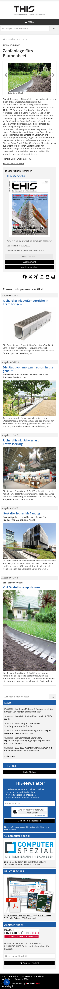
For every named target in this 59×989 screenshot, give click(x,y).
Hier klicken (32, 812)
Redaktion (39, 976)
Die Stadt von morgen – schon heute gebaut (28, 369)
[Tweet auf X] (30, 278)
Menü (31, 21)
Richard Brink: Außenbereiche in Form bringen (25, 302)
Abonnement (29, 261)
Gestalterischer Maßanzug (21, 513)
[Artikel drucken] (53, 276)
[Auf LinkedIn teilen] (42, 278)
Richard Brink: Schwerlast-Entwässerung (21, 442)
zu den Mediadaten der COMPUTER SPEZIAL (25, 861)
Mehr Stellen (29, 772)
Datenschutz (13, 976)
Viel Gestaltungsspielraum (21, 587)
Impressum (26, 976)
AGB (3, 976)
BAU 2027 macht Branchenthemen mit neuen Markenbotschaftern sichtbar (28, 749)
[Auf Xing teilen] (36, 278)
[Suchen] (54, 28)
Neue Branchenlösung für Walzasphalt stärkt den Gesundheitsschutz (28, 732)
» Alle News (9, 756)
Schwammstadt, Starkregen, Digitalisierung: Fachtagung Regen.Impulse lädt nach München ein (27, 740)
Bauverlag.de (7, 986)
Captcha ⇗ (40, 816)
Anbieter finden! (30, 963)
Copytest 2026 (21, 979)
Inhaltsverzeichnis (29, 267)
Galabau (12, 39)
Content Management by (13, 983)
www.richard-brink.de (13, 163)
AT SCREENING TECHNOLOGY (18, 915)
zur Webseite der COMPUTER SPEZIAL (22, 864)
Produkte (23, 39)
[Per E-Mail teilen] (47, 276)
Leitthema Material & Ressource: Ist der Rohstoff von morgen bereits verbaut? (28, 710)
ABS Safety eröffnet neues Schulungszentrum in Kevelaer (22, 725)
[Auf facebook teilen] (24, 278)
